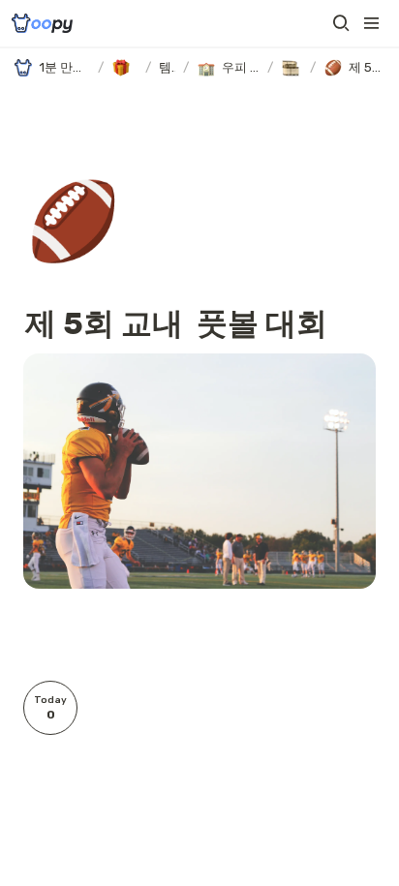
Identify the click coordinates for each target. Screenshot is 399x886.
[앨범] (291, 67)
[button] (340, 23)
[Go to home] (42, 23)
